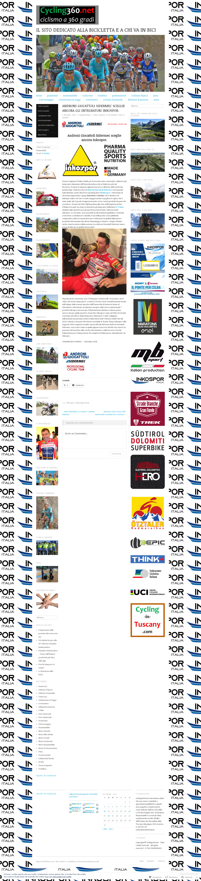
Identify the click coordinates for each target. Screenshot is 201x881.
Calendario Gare (44, 116)
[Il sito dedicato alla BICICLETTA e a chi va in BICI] (100, 65)
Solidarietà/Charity (46, 758)
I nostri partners (44, 120)
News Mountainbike (46, 745)
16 (129, 811)
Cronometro (92, 100)
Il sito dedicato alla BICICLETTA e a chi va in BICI (96, 29)
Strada (41, 762)
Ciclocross (87, 95)
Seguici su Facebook (46, 776)
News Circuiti (43, 738)
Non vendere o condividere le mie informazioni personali (77, 861)
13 (117, 811)
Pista (155, 95)
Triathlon (102, 95)
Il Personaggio (46, 100)
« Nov (105, 829)
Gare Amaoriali (44, 714)
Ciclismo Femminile (113, 100)
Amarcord (42, 686)
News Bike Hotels (45, 734)
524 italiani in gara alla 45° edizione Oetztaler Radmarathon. (47, 643)
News (156, 100)
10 (105, 811)
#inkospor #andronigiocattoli (77, 403)
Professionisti (119, 95)
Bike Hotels (42, 135)
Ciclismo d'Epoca (45, 690)
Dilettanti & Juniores (138, 100)
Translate (46, 153)
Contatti (161, 861)
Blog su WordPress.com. (45, 861)
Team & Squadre (45, 765)
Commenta (116, 453)
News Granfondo (45, 741)
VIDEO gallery (43, 106)
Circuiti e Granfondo (46, 125)
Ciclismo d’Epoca (139, 95)
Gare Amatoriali (44, 717)
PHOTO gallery (43, 111)
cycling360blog (85, 115)
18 (109, 816)
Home (39, 95)
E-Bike (41, 710)
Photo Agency (43, 130)
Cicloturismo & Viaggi (70, 100)
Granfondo (52, 95)
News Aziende (99, 115)
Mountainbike (70, 95)
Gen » (111, 829)
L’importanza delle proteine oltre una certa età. (48, 633)
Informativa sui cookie (62, 877)
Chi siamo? (150, 861)
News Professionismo (47, 748)
